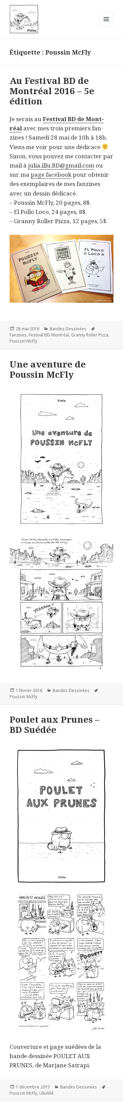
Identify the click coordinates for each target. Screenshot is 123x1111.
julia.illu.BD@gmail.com (61, 165)
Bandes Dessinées (68, 329)
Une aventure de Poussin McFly (48, 369)
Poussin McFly (23, 341)
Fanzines (18, 335)
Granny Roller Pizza (89, 335)
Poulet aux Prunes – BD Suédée (54, 724)
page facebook (51, 174)
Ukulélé (46, 1093)
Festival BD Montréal (49, 335)
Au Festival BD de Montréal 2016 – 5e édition (52, 90)
